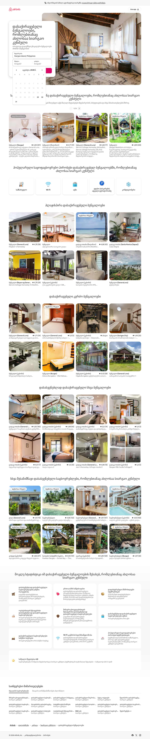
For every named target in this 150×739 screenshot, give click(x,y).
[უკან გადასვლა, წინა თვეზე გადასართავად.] (16, 70)
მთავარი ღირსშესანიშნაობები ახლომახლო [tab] (48, 691)
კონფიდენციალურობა (33, 735)
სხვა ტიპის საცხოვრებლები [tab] (19, 691)
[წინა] (71, 108)
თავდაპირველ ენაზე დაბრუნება (93, 3)
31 (16, 102)
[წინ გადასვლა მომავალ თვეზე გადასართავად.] (42, 70)
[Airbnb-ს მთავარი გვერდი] (14, 9)
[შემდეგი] (79, 108)
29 (38, 97)
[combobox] (32, 56)
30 (42, 97)
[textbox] (22, 63)
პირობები (46, 735)
